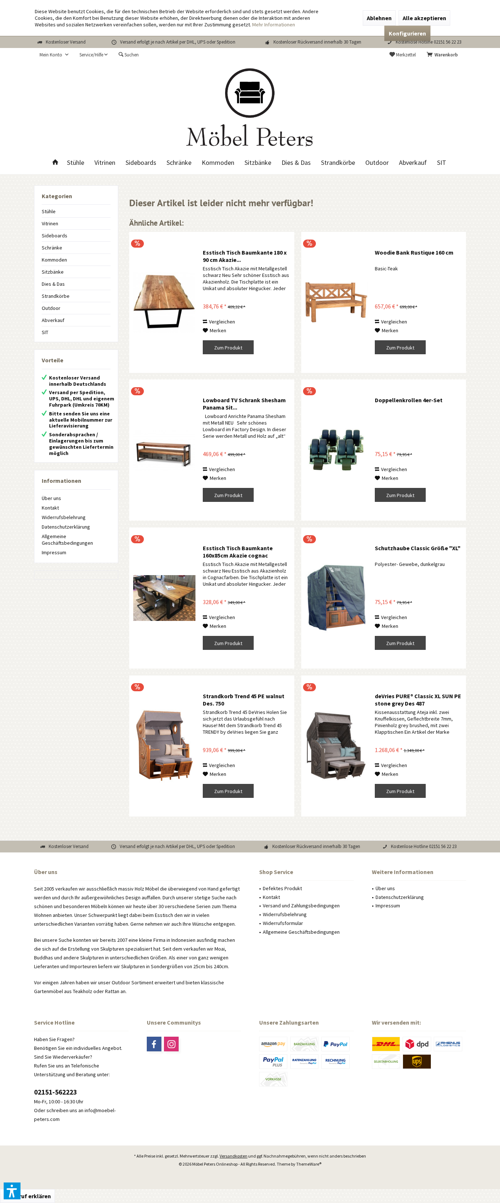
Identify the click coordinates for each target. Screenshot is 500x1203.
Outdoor (51, 308)
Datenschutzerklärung (66, 526)
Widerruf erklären (27, 1196)
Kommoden (54, 259)
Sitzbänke (53, 272)
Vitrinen (50, 223)
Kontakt (50, 507)
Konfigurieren (407, 33)
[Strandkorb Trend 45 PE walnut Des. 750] (164, 746)
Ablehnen (379, 18)
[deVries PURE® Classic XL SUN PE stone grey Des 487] (336, 746)
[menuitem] (443, 55)
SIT (45, 332)
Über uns (51, 498)
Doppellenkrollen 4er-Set (409, 400)
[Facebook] (154, 1044)
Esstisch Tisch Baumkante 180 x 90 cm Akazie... (245, 256)
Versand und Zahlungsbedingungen (301, 905)
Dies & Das (53, 284)
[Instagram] (171, 1044)
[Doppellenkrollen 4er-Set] (336, 450)
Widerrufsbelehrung (64, 517)
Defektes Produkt (282, 888)
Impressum (54, 552)
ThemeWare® (308, 1164)
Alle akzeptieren (424, 18)
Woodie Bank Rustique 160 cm (414, 252)
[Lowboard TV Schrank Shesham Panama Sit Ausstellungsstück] (164, 450)
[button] (12, 1190)
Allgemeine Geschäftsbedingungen (67, 539)
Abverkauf (53, 320)
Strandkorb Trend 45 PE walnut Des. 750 (243, 699)
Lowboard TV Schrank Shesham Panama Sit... (244, 403)
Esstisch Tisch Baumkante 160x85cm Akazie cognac (238, 551)
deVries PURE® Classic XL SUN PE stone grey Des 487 (418, 699)
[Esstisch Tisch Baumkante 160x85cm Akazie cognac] (164, 598)
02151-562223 (55, 1092)
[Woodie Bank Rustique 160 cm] (336, 302)
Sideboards (54, 235)
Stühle (49, 211)
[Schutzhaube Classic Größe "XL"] (336, 598)
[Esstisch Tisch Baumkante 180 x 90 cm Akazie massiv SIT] (164, 302)
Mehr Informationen (273, 24)
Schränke (52, 247)
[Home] (55, 162)
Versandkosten (233, 1156)
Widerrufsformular (283, 923)
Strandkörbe (56, 296)
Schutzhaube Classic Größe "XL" (417, 548)
